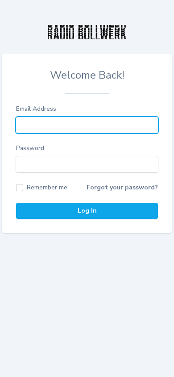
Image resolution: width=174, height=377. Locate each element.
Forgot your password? (122, 187)
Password (30, 148)
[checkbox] (41, 187)
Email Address (36, 109)
